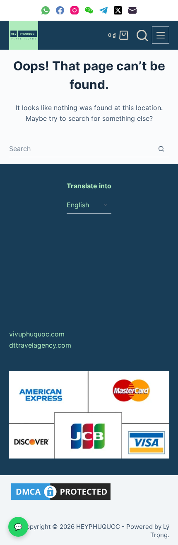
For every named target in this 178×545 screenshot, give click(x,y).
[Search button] (161, 149)
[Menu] (160, 35)
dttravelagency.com (40, 345)
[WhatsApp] (45, 10)
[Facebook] (60, 10)
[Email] (132, 10)
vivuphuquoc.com (37, 334)
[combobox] (81, 148)
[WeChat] (89, 10)
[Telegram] (103, 10)
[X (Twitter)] (118, 10)
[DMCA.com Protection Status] (61, 491)
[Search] (142, 35)
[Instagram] (74, 10)
